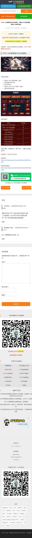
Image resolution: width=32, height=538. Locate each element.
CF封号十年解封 (24, 373)
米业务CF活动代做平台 (16, 457)
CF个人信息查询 (8, 373)
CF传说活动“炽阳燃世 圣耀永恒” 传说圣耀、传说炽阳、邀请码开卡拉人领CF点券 (16, 395)
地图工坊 (16, 513)
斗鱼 (27, 513)
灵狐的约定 (5, 507)
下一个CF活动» (26, 187)
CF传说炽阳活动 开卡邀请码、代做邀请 (16, 41)
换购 (25, 507)
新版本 (22, 519)
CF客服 (24, 385)
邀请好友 (9, 510)
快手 (3, 525)
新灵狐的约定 (8, 377)
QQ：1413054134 (16, 446)
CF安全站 (8, 385)
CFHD (20, 516)
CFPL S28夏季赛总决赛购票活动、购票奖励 (16, 401)
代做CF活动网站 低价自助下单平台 (10, 519)
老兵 (11, 507)
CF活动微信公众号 (24, 365)
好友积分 (15, 516)
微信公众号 (19, 522)
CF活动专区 (16, 2)
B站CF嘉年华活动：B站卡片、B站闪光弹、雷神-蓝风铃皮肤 (16, 405)
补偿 (15, 507)
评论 (4, 262)
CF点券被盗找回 (24, 369)
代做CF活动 (8, 369)
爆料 (3, 513)
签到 (3, 516)
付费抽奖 (22, 513)
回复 (3, 222)
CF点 (3, 510)
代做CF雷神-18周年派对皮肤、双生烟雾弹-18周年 (16, 37)
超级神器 (20, 507)
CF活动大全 (8, 365)
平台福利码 (12, 522)
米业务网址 (24, 16)
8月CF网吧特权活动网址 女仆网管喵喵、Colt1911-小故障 (16, 399)
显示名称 (5, 287)
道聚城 (8, 525)
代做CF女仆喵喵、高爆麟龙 (16, 34)
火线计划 (8, 516)
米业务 (18, 510)
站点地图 (29, 532)
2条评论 (24, 28)
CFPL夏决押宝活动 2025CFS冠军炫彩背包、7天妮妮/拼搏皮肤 (16, 410)
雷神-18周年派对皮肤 (8, 16)
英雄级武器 (5, 522)
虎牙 (14, 510)
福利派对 (24, 510)
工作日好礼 (9, 513)
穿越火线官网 (16, 454)
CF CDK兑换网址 (24, 377)
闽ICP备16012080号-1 (20, 532)
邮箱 (4, 295)
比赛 (25, 522)
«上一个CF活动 (5, 187)
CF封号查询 (8, 381)
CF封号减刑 (24, 381)
